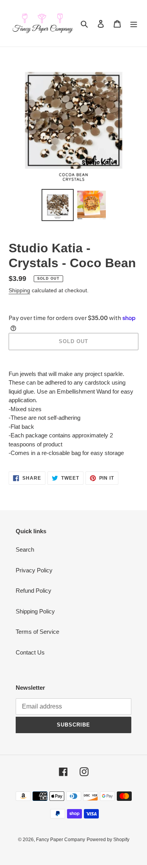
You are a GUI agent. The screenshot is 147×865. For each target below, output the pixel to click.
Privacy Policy (34, 570)
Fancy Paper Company (60, 839)
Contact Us (30, 652)
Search (25, 549)
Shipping (19, 290)
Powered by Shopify (108, 839)
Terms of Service (37, 631)
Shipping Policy (35, 611)
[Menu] (133, 23)
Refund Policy (33, 590)
